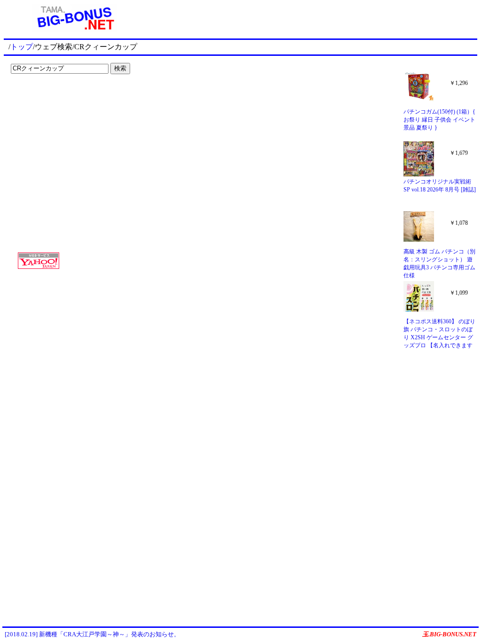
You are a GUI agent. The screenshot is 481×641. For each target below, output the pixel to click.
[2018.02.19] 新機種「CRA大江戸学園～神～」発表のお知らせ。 (92, 634)
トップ (21, 47)
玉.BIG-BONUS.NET (449, 634)
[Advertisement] (66, 97)
